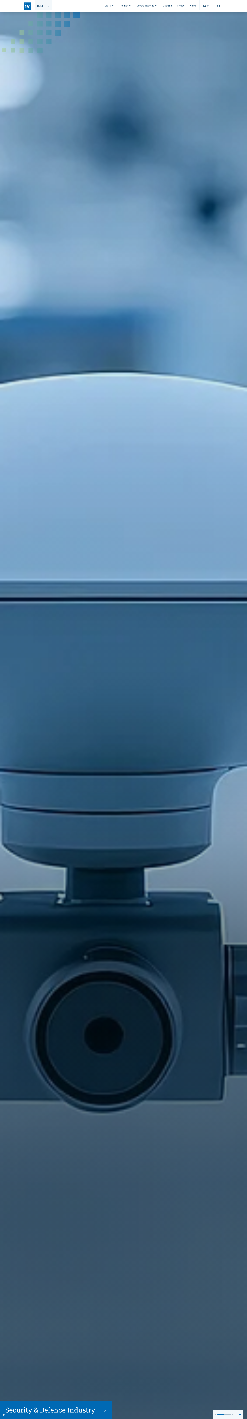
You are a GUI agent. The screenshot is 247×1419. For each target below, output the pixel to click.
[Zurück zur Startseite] (27, 6)
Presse (181, 5)
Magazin (167, 5)
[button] (215, 1414)
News (193, 5)
